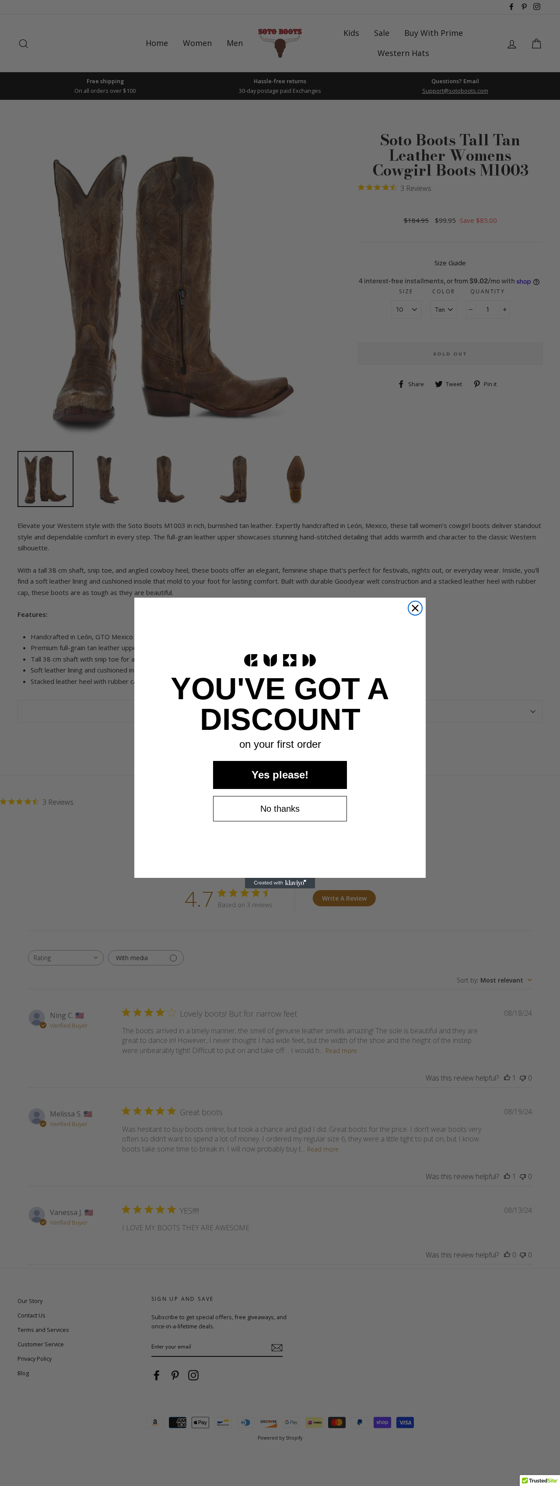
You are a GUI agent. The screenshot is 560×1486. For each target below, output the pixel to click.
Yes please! (280, 775)
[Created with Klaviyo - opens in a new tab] (280, 883)
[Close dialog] (415, 608)
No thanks (280, 808)
